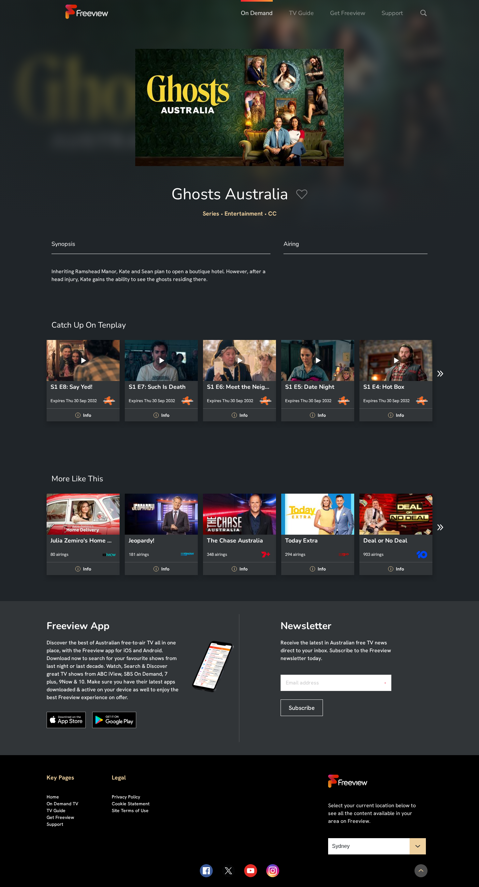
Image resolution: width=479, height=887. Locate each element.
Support (392, 13)
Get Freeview (347, 13)
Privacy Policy (126, 797)
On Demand (257, 13)
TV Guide (301, 13)
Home (53, 797)
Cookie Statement (131, 804)
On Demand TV (62, 804)
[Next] (440, 374)
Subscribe (302, 707)
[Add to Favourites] (302, 195)
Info (84, 415)
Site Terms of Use (130, 810)
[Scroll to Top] (421, 870)
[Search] (424, 13)
